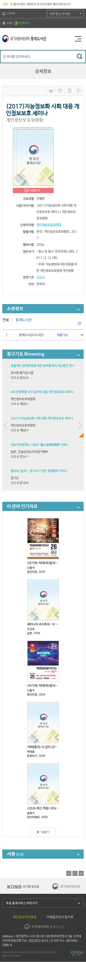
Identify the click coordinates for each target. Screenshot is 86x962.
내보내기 (78, 90)
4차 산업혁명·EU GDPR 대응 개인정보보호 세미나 (42, 392)
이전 (68, 873)
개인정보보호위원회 (48, 225)
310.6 (40, 277)
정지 (81, 873)
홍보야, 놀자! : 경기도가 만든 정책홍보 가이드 (39, 471)
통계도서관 (24, 320)
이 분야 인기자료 (22, 506)
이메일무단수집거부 (60, 916)
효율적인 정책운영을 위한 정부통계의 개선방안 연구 (43, 366)
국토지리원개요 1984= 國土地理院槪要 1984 (39, 445)
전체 (5, 320)
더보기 (45, 832)
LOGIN (10, 13)
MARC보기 (69, 90)
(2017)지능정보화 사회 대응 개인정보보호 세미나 (42, 418)
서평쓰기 (35, 190)
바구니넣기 (50, 90)
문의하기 (24, 23)
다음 (75, 873)
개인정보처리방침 (24, 916)
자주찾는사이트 (60, 13)
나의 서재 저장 (60, 90)
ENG (9, 23)
